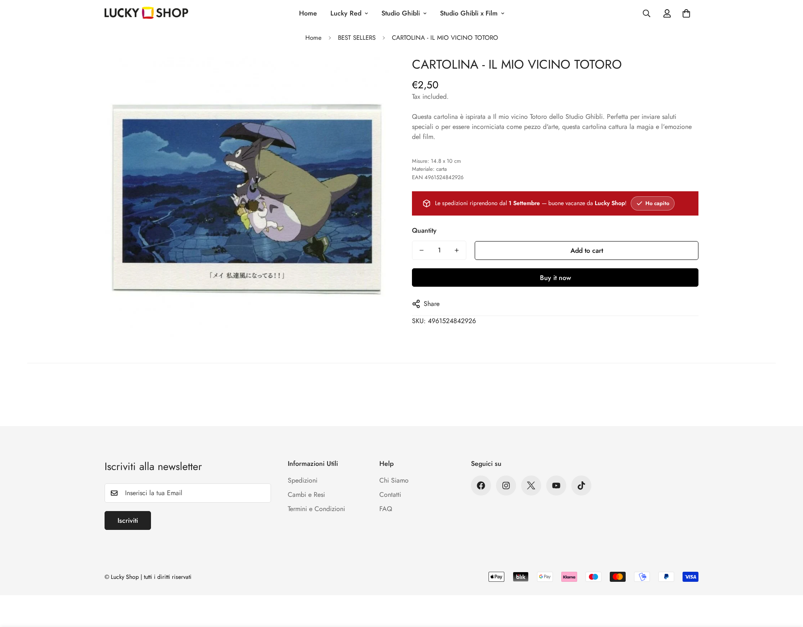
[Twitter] (531, 485)
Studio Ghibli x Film (469, 13)
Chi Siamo (394, 480)
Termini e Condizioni (316, 509)
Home (308, 13)
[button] (686, 13)
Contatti (390, 494)
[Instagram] (506, 485)
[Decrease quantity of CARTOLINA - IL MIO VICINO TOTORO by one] (421, 250)
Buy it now (555, 278)
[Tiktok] (581, 485)
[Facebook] (481, 485)
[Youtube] (556, 485)
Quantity (424, 230)
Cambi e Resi (306, 494)
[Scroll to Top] (786, 581)
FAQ (385, 509)
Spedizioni (302, 480)
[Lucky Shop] (146, 13)
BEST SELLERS (357, 37)
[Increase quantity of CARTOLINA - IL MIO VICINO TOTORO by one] (457, 250)
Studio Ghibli (400, 13)
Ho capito (657, 203)
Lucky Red (345, 13)
